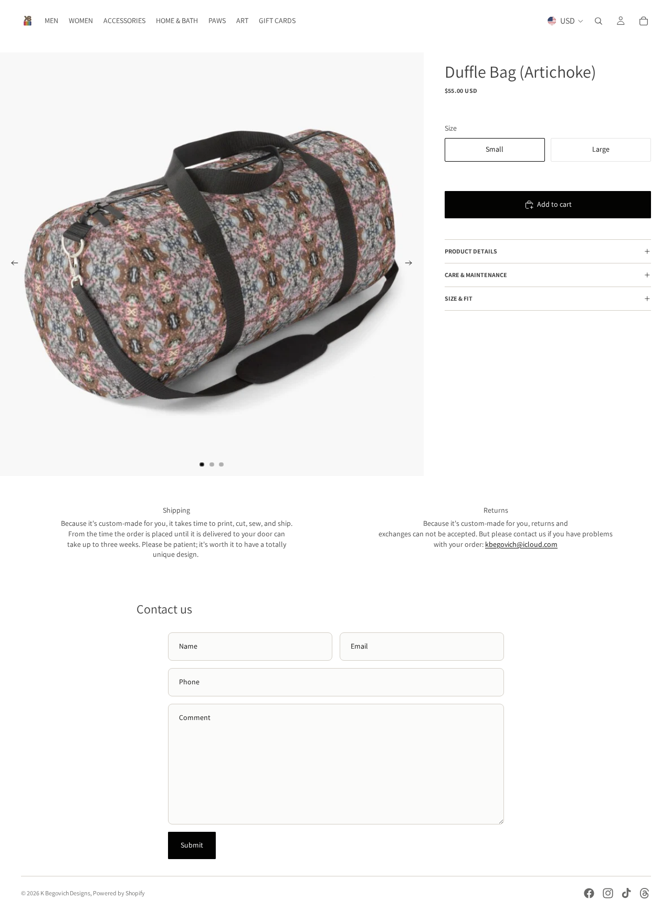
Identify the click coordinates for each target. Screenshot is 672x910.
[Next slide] (412, 264)
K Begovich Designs (65, 893)
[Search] (598, 21)
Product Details (471, 252)
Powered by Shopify (119, 893)
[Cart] (643, 21)
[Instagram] (608, 893)
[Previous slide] (11, 264)
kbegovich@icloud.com (521, 544)
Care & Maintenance (476, 275)
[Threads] (644, 893)
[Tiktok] (626, 893)
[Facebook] (589, 893)
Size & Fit (458, 299)
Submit (192, 845)
